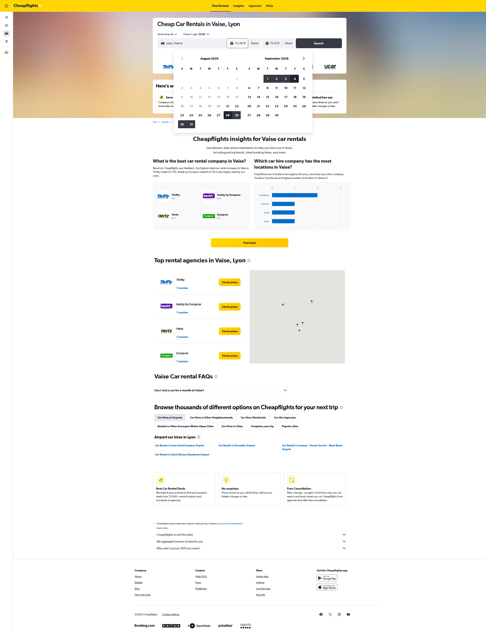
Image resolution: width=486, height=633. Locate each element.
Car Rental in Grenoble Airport (237, 445)
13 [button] (218, 97)
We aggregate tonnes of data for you (180, 541)
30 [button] (182, 124)
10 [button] (191, 97)
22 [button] (237, 106)
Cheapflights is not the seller (175, 534)
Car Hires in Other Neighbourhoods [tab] (211, 417)
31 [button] (191, 124)
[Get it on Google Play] (327, 578)
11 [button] (200, 97)
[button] (6, 6)
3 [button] (191, 88)
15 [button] (236, 97)
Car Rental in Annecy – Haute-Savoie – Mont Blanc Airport (312, 447)
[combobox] (167, 34)
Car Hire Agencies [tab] (285, 417)
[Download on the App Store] (327, 587)
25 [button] (200, 115)
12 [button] (209, 97)
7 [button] (228, 88)
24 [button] (191, 115)
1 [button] (236, 78)
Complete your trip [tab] (262, 426)
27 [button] (218, 115)
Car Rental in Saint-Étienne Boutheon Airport (182, 454)
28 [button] (228, 115)
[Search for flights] (6, 17)
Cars (155, 122)
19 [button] (209, 106)
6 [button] (218, 88)
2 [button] (182, 88)
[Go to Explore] (6, 41)
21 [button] (227, 106)
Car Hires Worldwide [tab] (253, 417)
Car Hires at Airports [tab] (170, 417)
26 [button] (209, 115)
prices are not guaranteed (230, 523)
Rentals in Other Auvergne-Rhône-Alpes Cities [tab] (186, 426)
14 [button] (227, 97)
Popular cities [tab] (290, 426)
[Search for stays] (6, 25)
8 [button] (237, 88)
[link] (249, 242)
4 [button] (200, 88)
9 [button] (182, 97)
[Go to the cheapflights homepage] (28, 6)
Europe (165, 122)
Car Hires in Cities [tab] (232, 426)
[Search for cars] (6, 33)
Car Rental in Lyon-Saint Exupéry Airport (179, 445)
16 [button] (182, 106)
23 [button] (182, 115)
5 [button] (209, 88)
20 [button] (218, 106)
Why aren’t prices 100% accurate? (178, 548)
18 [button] (200, 106)
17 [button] (191, 106)
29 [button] (237, 115)
